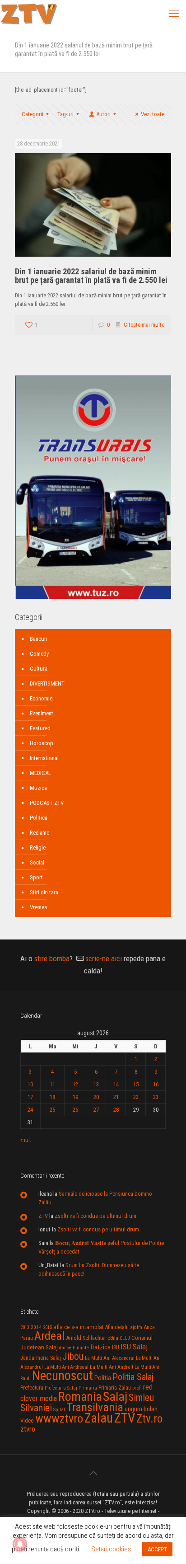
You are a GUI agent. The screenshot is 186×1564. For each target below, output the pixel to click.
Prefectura (31, 1388)
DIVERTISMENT (47, 683)
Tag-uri (65, 114)
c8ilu (112, 1337)
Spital (59, 1409)
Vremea (38, 907)
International (44, 758)
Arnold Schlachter (86, 1337)
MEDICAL (40, 773)
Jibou (73, 1356)
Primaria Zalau (114, 1388)
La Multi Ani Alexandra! (110, 1358)
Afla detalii (117, 1327)
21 (116, 1097)
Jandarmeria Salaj (40, 1357)
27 (96, 1109)
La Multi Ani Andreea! (66, 1367)
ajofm (136, 1327)
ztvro (27, 1428)
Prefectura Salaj (61, 1388)
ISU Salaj (134, 1346)
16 (155, 1084)
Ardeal (49, 1336)
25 (52, 1109)
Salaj (115, 1396)
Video (27, 1420)
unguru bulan (141, 1409)
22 (136, 1097)
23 (155, 1097)
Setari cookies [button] (111, 1549)
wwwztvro (59, 1418)
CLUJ (125, 1338)
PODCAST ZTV (47, 802)
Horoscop (41, 743)
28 (116, 1109)
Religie (38, 847)
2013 (24, 1327)
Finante (81, 1347)
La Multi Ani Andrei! (111, 1367)
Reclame (39, 832)
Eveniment (41, 713)
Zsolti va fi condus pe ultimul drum (95, 1215)
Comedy (39, 653)
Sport (36, 877)
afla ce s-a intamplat (78, 1327)
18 (52, 1097)
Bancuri (38, 638)
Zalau (98, 1418)
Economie (41, 698)
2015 (47, 1327)
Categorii (32, 114)
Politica (38, 817)
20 (96, 1097)
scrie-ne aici (103, 958)
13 (96, 1084)
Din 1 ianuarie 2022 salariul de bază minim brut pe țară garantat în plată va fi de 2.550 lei (91, 276)
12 (75, 1084)
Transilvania (94, 1407)
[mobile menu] (173, 13)
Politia (102, 1378)
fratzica (100, 1347)
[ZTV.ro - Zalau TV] (29, 13)
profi (137, 1388)
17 (30, 1097)
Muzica (38, 787)
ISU (115, 1347)
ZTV (43, 1215)
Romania (80, 1397)
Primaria (88, 1388)
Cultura (38, 668)
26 (75, 1109)
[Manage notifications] (20, 1544)
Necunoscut (62, 1375)
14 (116, 1084)
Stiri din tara (44, 892)
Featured (40, 728)
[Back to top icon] (93, 1473)
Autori (103, 114)
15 (136, 1084)
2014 (36, 1327)
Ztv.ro (149, 1418)
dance (65, 1348)
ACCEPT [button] (157, 1549)
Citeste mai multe (144, 324)
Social (37, 862)
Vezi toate (152, 114)
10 (30, 1084)
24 (30, 1109)
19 (75, 1097)
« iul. (25, 1140)
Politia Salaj (132, 1376)
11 (52, 1084)
